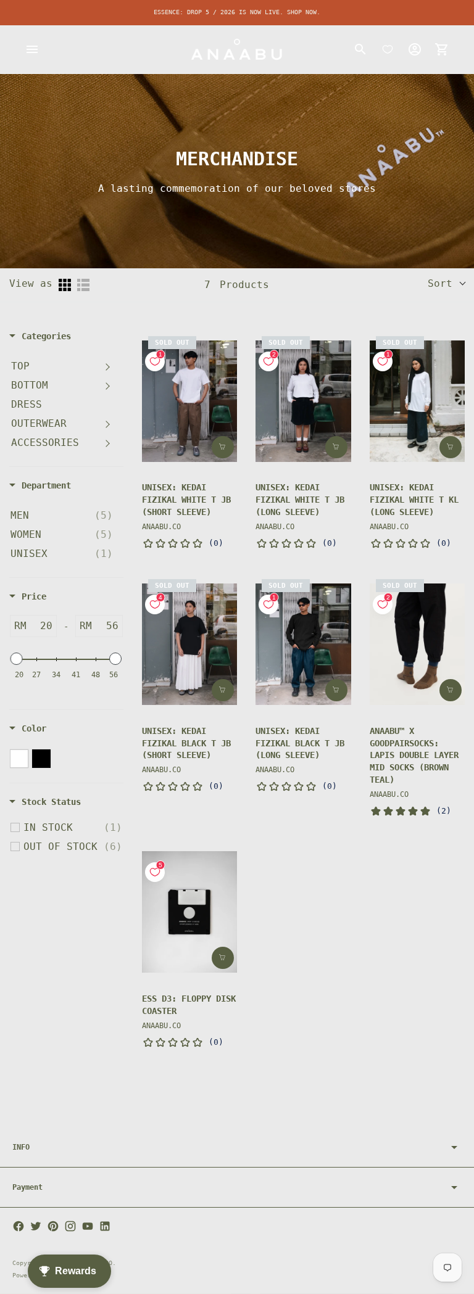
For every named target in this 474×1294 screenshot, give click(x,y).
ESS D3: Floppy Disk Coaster (189, 1005)
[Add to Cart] (223, 958)
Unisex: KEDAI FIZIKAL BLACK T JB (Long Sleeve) (300, 743)
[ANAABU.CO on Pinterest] (53, 1226)
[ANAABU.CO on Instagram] (70, 1226)
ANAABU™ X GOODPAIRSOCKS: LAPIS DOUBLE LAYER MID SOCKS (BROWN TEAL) (414, 755)
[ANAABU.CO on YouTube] (87, 1226)
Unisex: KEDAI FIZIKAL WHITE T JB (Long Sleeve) (300, 499)
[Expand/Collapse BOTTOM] (107, 385)
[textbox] (41, 626)
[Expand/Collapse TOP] (107, 366)
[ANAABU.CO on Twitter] (36, 1226)
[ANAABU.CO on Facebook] (18, 1226)
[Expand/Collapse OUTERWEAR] (107, 423)
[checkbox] (61, 515)
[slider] (16, 659)
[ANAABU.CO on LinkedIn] (105, 1226)
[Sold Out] (223, 447)
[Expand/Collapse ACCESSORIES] (107, 442)
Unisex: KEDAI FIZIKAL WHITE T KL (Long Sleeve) (414, 499)
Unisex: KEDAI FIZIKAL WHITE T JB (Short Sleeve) (186, 499)
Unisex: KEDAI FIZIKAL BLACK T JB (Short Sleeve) (186, 743)
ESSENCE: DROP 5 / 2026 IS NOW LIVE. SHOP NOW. (237, 12)
